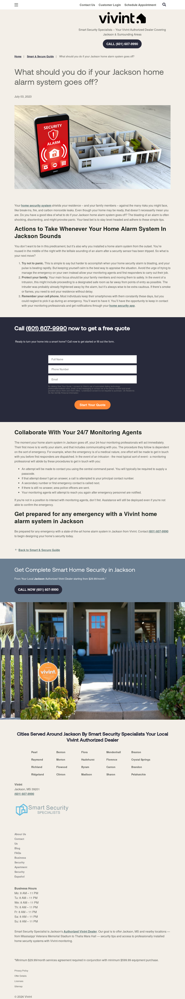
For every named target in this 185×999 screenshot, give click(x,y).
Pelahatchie (138, 774)
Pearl (34, 752)
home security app (122, 305)
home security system (36, 205)
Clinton (60, 774)
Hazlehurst (87, 759)
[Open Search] (164, 4)
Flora (84, 752)
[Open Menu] (16, 5)
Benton (60, 752)
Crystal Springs (140, 759)
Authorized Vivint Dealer (80, 931)
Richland (36, 767)
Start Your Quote (93, 404)
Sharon (110, 774)
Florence (111, 759)
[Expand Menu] (64, 17)
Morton (60, 759)
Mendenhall (113, 752)
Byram (85, 767)
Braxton (136, 752)
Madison (86, 774)
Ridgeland (37, 774)
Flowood (61, 767)
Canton (110, 767)
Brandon (136, 767)
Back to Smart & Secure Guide (39, 550)
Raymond (37, 759)
